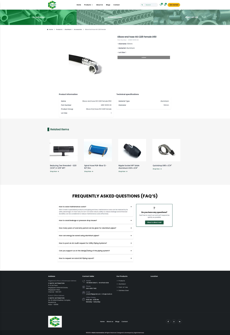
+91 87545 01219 (103, 283)
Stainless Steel (124, 290)
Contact (116, 5)
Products (87, 5)
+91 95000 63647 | (92, 283)
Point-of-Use (123, 287)
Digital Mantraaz (139, 333)
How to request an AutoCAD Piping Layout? (95, 258)
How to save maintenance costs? (95, 206)
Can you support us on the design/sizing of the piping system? (95, 250)
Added (144, 57)
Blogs (108, 5)
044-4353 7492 (91, 288)
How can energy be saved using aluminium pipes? (95, 235)
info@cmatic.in (107, 294)
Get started (174, 5)
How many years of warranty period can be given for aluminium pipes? (95, 228)
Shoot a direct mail (154, 222)
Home (79, 5)
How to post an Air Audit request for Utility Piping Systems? (95, 243)
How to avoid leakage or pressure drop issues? (95, 220)
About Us (99, 5)
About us (110, 322)
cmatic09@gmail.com (93, 294)
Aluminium (68, 29)
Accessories (78, 29)
